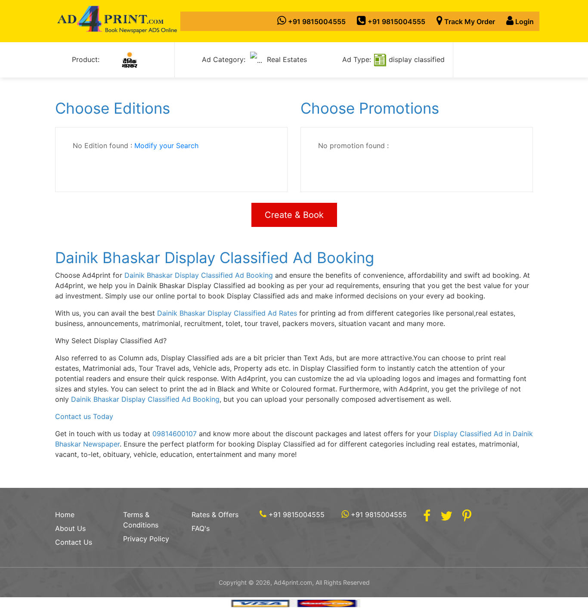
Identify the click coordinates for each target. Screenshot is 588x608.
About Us (70, 528)
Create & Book (294, 215)
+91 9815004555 (316, 21)
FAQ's (201, 528)
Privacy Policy (146, 538)
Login (524, 21)
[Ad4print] (117, 21)
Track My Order (469, 21)
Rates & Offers (215, 514)
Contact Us (73, 542)
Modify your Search (166, 145)
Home (64, 514)
